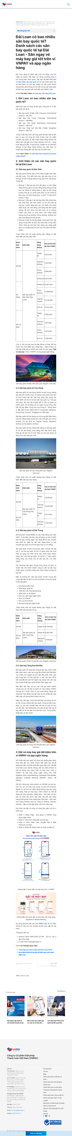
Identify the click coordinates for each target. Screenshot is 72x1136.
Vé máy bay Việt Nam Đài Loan (44, 93)
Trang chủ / (19, 22)
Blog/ (26, 22)
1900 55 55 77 (16, 1113)
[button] (36, 30)
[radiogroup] (43, 966)
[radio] (38, 966)
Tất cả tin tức (61, 991)
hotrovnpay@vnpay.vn (17, 1110)
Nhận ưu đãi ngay (36, 1133)
